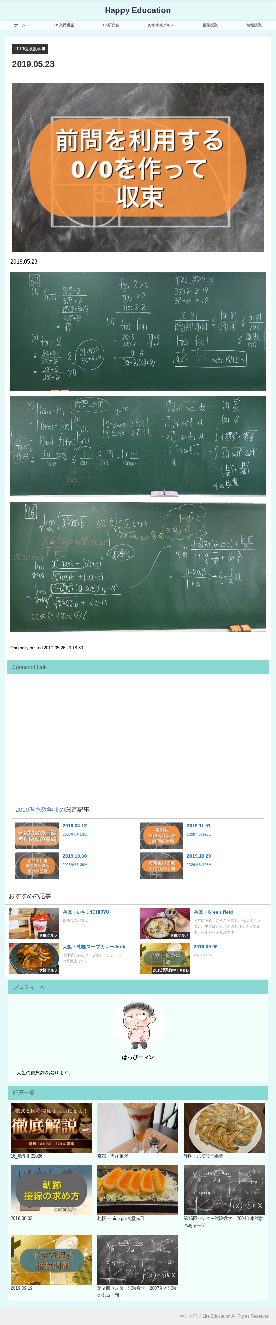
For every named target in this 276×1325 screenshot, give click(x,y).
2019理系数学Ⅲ (30, 49)
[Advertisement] (137, 725)
